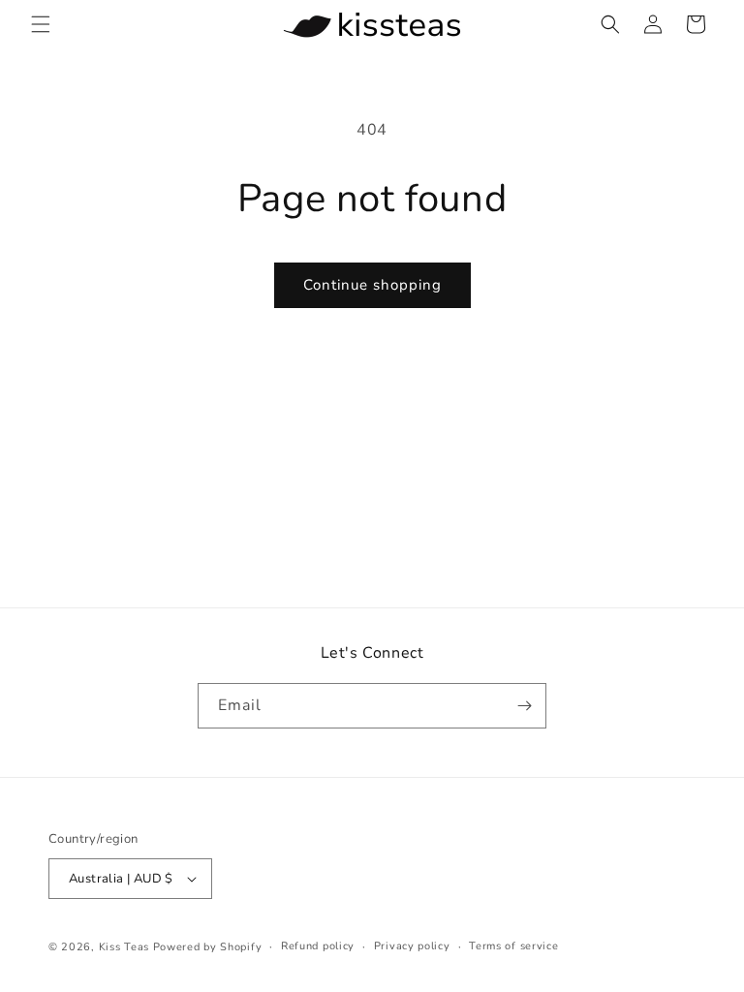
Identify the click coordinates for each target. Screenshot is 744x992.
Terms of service (513, 946)
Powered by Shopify (208, 947)
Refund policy (318, 946)
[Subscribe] (524, 705)
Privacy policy (412, 946)
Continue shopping (372, 284)
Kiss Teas (124, 947)
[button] (40, 24)
